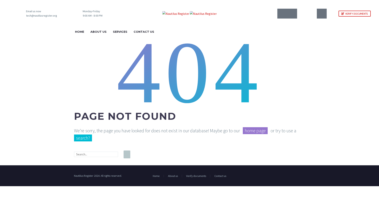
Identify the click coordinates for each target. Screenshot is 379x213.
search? (83, 138)
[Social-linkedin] (292, 14)
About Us (98, 32)
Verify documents (196, 176)
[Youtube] (332, 14)
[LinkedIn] (303, 176)
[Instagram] (312, 14)
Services (120, 32)
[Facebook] (298, 176)
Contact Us (144, 32)
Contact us (220, 176)
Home (79, 32)
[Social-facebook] (282, 14)
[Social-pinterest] (322, 14)
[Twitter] (302, 14)
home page (255, 131)
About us (173, 176)
